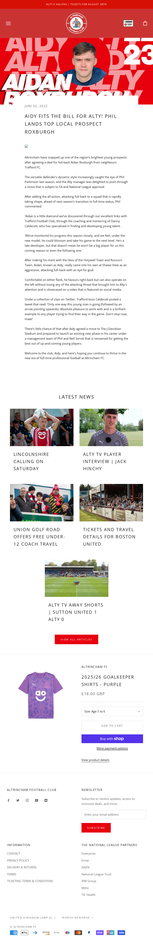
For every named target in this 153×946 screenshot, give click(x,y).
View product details (95, 760)
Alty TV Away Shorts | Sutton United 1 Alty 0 (76, 612)
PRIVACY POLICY (18, 860)
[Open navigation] (8, 23)
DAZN (85, 867)
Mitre (85, 888)
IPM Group (88, 881)
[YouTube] (36, 799)
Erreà (85, 860)
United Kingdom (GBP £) (31, 917)
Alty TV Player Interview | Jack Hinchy (105, 461)
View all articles (76, 639)
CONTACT (13, 853)
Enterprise (88, 853)
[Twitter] (17, 799)
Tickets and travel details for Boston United (109, 536)
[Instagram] (27, 799)
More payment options (112, 748)
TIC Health (88, 895)
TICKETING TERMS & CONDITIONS (30, 881)
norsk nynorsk (76, 917)
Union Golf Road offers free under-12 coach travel (39, 536)
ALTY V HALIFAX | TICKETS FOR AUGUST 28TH (76, 4)
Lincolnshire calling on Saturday (31, 461)
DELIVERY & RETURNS (21, 867)
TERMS (11, 874)
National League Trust (96, 874)
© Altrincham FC (23, 926)
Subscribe (96, 828)
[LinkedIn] (45, 799)
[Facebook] (8, 799)
